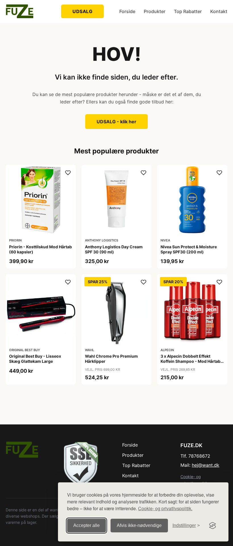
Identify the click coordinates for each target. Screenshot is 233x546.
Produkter (154, 11)
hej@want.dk (205, 465)
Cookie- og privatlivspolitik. (165, 508)
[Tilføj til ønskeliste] (68, 173)
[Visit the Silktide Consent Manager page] (212, 525)
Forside (127, 11)
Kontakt (218, 11)
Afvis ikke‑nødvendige (139, 525)
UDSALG (82, 11)
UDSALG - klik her (116, 121)
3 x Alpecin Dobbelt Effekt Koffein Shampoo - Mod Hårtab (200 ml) (190, 361)
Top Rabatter (188, 11)
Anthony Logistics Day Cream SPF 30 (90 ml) (114, 249)
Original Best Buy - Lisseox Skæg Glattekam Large (35, 359)
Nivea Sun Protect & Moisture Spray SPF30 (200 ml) (189, 249)
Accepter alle (86, 525)
